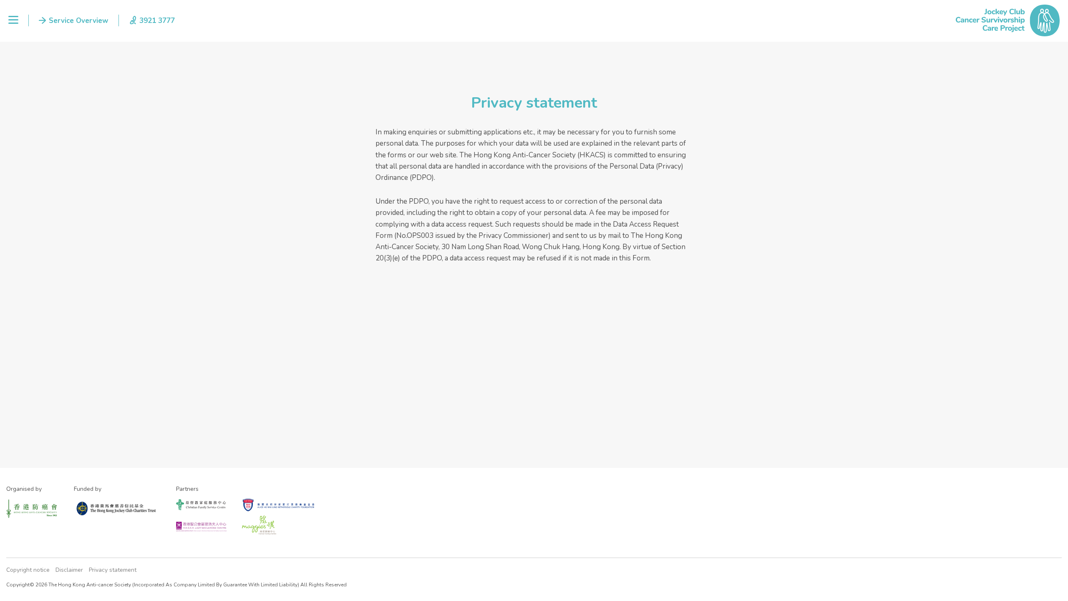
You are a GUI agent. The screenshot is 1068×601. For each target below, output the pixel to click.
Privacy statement (112, 570)
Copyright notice (28, 570)
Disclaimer (69, 570)
